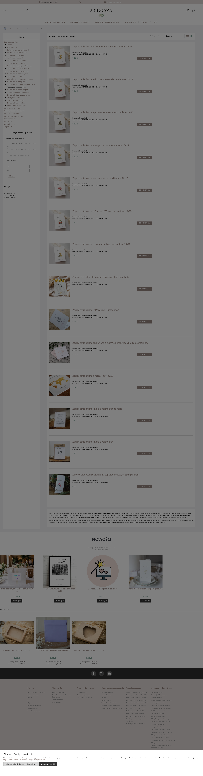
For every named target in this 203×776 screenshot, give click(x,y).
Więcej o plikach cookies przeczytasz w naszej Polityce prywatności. (24, 760)
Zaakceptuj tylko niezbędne (14, 764)
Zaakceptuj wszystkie (47, 764)
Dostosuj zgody (32, 764)
